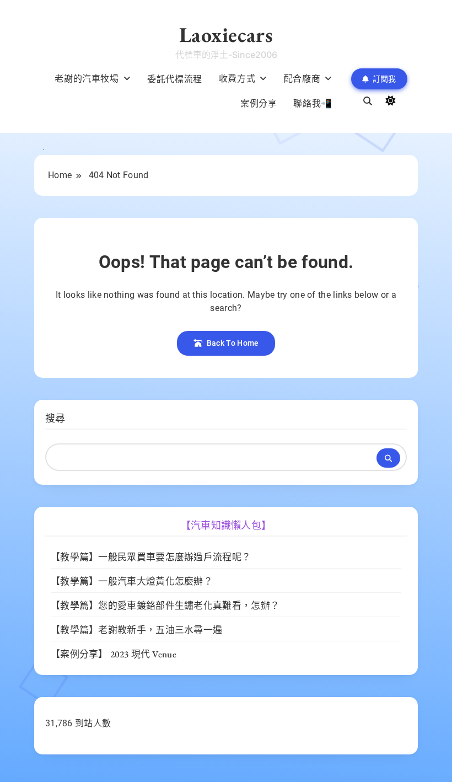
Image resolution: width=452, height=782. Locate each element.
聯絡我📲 (312, 103)
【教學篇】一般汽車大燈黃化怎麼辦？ (132, 581)
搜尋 (55, 418)
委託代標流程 (174, 78)
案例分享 (258, 103)
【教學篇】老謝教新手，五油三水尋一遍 (136, 630)
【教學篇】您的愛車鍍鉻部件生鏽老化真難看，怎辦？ (165, 605)
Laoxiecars (226, 34)
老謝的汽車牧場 (87, 78)
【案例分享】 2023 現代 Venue (113, 654)
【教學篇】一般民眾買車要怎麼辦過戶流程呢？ (151, 557)
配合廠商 (302, 78)
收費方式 (237, 78)
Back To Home (233, 343)
